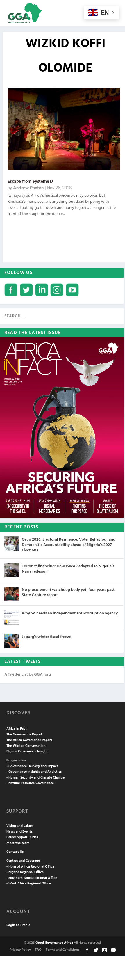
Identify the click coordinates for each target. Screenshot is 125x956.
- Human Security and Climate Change (35, 778)
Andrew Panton (28, 188)
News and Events (19, 832)
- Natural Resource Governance (30, 783)
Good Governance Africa (54, 943)
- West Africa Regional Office (28, 883)
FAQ (38, 950)
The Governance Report (24, 735)
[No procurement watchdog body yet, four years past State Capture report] (11, 594)
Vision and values (19, 826)
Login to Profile (18, 925)
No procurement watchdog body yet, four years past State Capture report (68, 592)
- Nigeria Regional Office (25, 872)
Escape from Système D (30, 181)
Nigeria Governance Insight (27, 751)
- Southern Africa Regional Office (31, 878)
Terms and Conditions (62, 950)
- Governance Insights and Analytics (34, 772)
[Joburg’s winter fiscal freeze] (11, 641)
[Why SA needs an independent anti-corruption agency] (11, 617)
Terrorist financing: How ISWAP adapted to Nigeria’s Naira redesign (68, 569)
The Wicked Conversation (26, 746)
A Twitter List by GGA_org (27, 674)
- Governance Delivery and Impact (32, 766)
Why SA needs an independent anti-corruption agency (70, 613)
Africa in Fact (16, 729)
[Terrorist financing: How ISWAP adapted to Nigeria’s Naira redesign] (11, 570)
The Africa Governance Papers (29, 740)
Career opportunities (22, 837)
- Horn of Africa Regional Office (30, 867)
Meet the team (17, 843)
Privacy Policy (20, 950)
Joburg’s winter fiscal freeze (46, 637)
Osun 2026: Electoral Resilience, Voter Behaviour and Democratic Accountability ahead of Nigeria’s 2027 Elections (68, 544)
